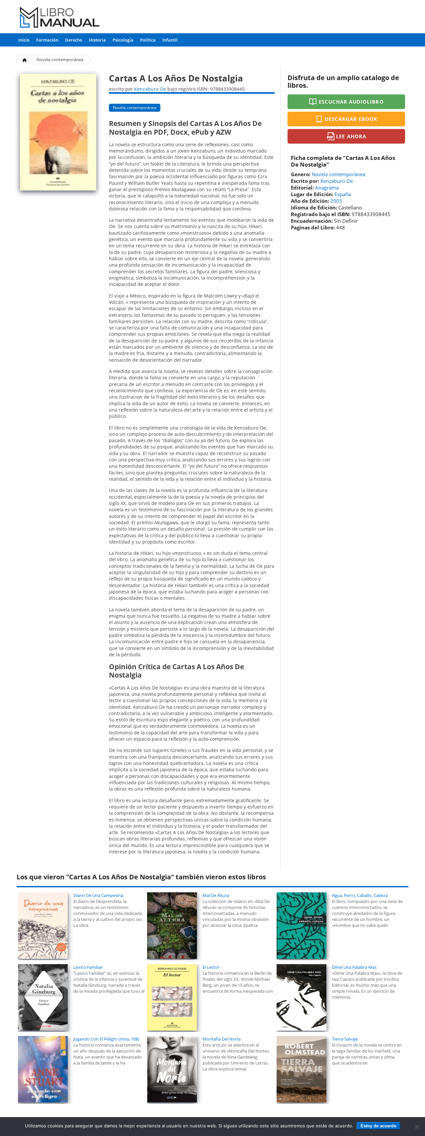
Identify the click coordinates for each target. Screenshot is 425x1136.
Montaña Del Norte (222, 1039)
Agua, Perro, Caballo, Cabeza (360, 895)
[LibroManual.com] (60, 18)
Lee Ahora (351, 136)
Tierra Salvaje (345, 1039)
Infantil (170, 40)
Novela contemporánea (60, 60)
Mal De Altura (216, 895)
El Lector (211, 967)
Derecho (73, 40)
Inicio (24, 40)
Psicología (123, 40)
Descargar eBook (351, 119)
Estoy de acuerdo (378, 1125)
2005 (336, 200)
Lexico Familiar (88, 967)
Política (148, 40)
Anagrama (327, 187)
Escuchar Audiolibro (351, 101)
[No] (416, 1126)
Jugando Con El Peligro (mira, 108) (106, 1039)
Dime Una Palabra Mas (354, 967)
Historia (97, 40)
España (343, 194)
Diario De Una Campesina (98, 895)
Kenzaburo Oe (150, 89)
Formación (47, 40)
